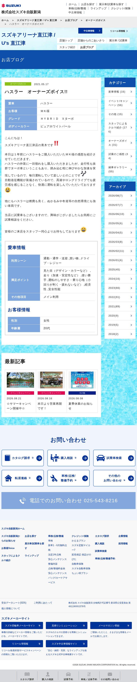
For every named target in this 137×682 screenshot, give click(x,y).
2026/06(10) (116, 214)
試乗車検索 (101, 551)
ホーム (73, 4)
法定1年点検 (54, 554)
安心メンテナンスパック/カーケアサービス (57, 578)
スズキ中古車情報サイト (64, 643)
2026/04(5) (115, 232)
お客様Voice (7, 548)
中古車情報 (75, 12)
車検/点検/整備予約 (105, 558)
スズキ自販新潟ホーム (13, 528)
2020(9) (113, 315)
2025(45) (114, 269)
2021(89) (114, 306)
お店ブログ (71, 20)
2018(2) (113, 334)
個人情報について (10, 608)
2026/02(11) (116, 251)
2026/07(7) (115, 204)
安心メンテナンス (57, 559)
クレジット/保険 (120, 8)
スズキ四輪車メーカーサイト (20, 625)
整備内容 (52, 564)
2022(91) (114, 297)
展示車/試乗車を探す (111, 4)
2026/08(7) (115, 195)
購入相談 (99, 543)
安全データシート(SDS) (13, 602)
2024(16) (114, 278)
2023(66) (114, 287)
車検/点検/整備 (77, 8)
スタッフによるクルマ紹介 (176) (117, 127)
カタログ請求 (102, 536)
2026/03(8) (115, 241)
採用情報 (123, 543)
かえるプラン (79, 540)
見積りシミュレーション (64, 625)
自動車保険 (77, 564)
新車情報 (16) (116, 91)
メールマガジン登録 (108, 625)
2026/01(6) (115, 260)
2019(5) (113, 324)
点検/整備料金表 (56, 568)
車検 (50, 540)
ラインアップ (98, 8)
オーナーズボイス (96, 20)
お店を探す (88, 4)
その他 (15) (115, 114)
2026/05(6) (115, 223)
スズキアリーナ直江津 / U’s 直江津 (37, 20)
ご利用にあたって (43, 602)
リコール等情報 (20, 643)
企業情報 (123, 536)
